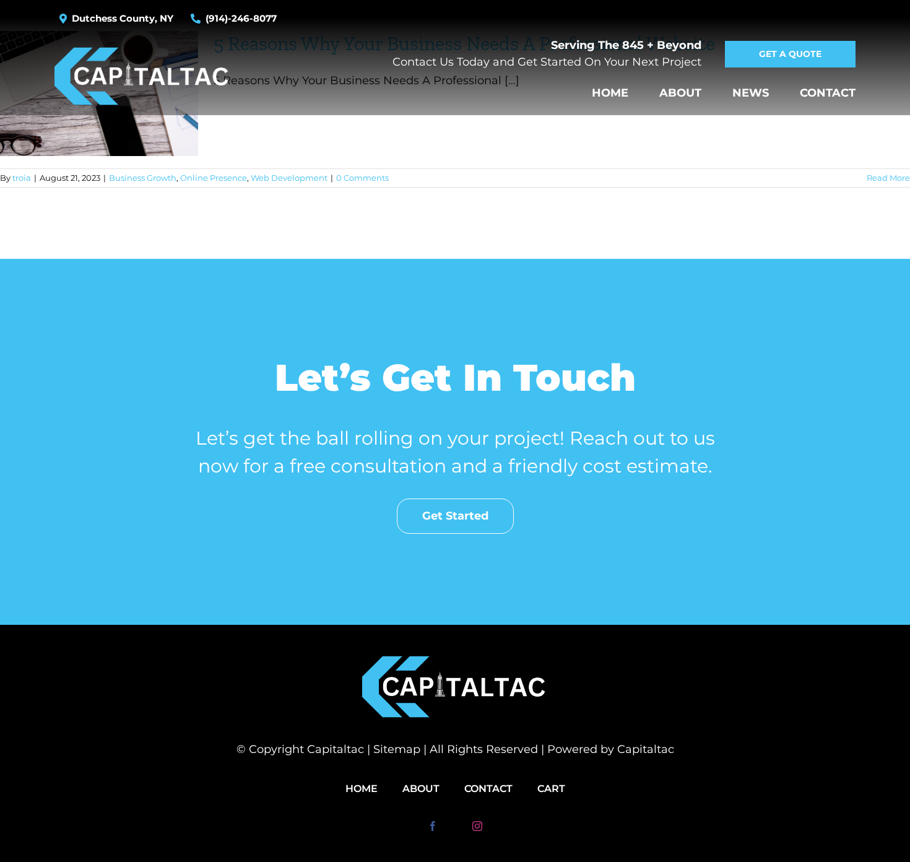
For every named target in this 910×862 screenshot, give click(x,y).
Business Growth (142, 178)
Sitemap (396, 749)
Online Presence (213, 178)
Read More (888, 178)
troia (21, 178)
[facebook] (433, 826)
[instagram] (477, 826)
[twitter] (455, 826)
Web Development (289, 178)
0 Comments (362, 178)
